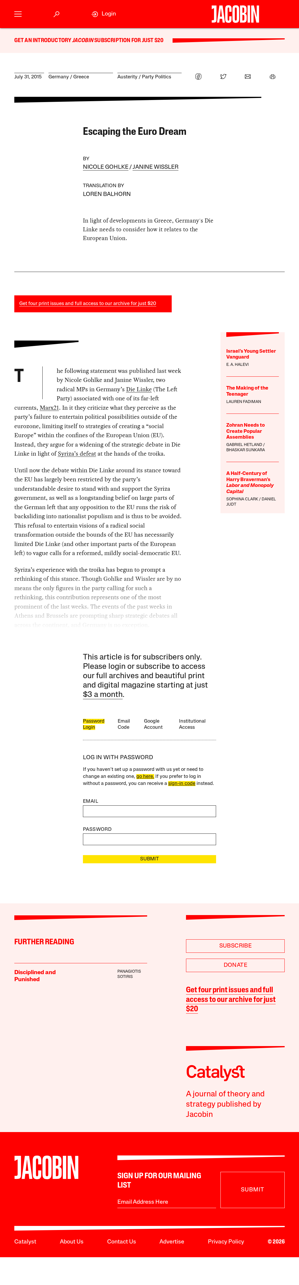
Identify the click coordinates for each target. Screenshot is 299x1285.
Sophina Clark (242, 499)
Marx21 (49, 407)
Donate (235, 965)
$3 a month (103, 695)
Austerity (127, 77)
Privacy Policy (226, 1242)
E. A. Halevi (237, 365)
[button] (18, 14)
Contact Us (121, 1242)
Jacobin (82, 41)
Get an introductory (43, 41)
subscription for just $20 (128, 41)
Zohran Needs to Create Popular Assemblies (245, 431)
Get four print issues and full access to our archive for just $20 (87, 303)
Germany (58, 77)
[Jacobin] (235, 14)
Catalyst (25, 1242)
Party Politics (156, 77)
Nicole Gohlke (105, 167)
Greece (81, 77)
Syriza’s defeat (77, 453)
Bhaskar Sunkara (245, 450)
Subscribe (235, 946)
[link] (103, 14)
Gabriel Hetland (244, 445)
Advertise (171, 1242)
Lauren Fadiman (243, 402)
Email (90, 801)
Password (97, 829)
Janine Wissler (155, 167)
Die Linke (139, 389)
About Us (72, 1242)
